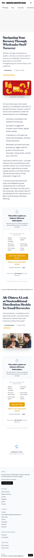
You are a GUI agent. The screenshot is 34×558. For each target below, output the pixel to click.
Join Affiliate (4, 537)
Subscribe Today (17, 404)
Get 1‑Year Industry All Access (17, 257)
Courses (3, 496)
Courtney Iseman (9, 325)
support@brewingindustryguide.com (11, 514)
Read (30, 555)
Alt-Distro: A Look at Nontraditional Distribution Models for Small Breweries (13, 556)
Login (23, 267)
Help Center (4, 517)
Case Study (21, 8)
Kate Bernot (8, 70)
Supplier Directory (6, 494)
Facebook (4, 524)
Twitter (3, 519)
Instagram (4, 522)
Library (3, 501)
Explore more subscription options (17, 263)
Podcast (3, 504)
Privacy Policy (5, 545)
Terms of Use (5, 548)
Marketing (5, 8)
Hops (12, 8)
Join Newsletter (7, 483)
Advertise (4, 535)
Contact (3, 512)
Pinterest (3, 527)
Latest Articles (5, 492)
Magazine (4, 499)
